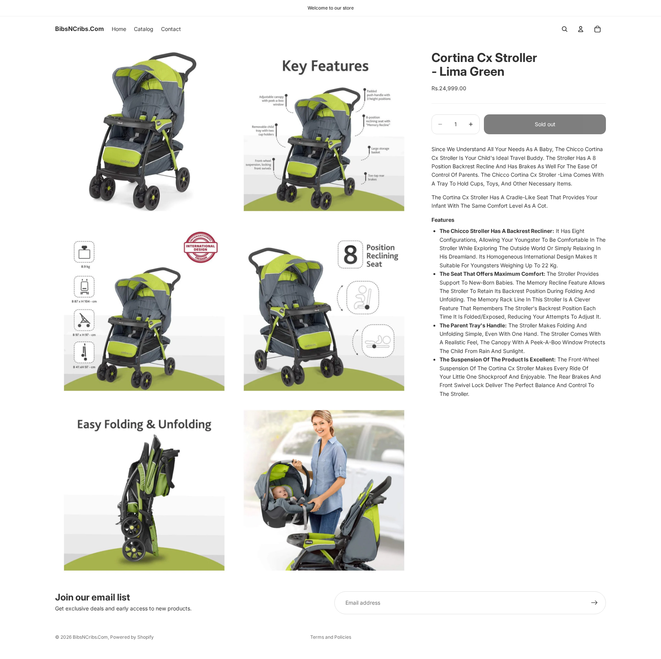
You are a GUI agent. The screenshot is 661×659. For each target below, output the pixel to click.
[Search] (564, 29)
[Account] (580, 29)
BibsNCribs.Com (90, 637)
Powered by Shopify (132, 637)
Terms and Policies (330, 637)
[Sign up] (594, 603)
